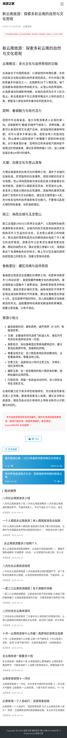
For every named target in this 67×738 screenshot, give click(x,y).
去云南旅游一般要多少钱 (17, 656)
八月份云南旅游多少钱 (16, 498)
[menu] (62, 4)
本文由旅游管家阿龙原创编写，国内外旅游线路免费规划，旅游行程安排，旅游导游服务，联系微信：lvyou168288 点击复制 (33, 421)
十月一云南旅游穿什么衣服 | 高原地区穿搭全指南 (32, 633)
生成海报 (12, 449)
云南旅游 (27, 26)
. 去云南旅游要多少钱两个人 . (20, 543)
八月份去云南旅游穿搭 (16, 566)
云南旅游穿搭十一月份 (16, 678)
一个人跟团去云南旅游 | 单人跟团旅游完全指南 (31, 520)
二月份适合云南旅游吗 (16, 611)
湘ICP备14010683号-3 (50, 730)
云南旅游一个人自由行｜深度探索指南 (25, 701)
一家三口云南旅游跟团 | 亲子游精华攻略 (27, 588)
